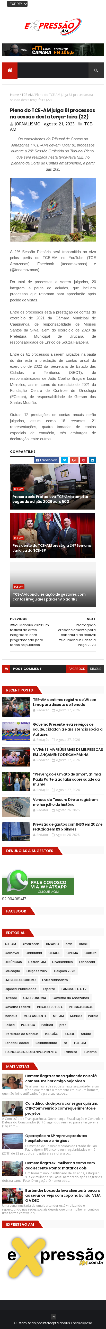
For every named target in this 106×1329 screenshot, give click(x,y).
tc (65, 1043)
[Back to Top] (53, 1316)
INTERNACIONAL (81, 1007)
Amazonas (31, 944)
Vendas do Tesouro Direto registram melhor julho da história (65, 802)
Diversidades (62, 962)
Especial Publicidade (21, 989)
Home (14, 95)
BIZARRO (52, 944)
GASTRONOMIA (34, 998)
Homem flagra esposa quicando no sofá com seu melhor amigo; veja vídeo (60, 1078)
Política (47, 1025)
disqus (95, 669)
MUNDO (76, 1016)
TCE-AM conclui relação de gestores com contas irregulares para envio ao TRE (49, 597)
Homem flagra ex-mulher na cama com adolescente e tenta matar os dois (60, 1165)
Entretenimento (55, 980)
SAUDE (70, 1034)
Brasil (83, 944)
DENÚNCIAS (13, 962)
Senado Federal (17, 1043)
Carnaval (12, 953)
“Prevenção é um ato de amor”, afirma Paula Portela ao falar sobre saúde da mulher (67, 779)
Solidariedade (46, 1043)
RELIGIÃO (51, 1034)
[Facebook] (96, 4)
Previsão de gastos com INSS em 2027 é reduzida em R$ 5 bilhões (67, 827)
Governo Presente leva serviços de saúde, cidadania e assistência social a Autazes (67, 729)
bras (69, 944)
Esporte (49, 989)
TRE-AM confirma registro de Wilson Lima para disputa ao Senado (64, 702)
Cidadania (33, 953)
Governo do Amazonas (70, 998)
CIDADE (54, 953)
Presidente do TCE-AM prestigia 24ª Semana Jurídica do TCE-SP (52, 548)
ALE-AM (10, 944)
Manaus (11, 1016)
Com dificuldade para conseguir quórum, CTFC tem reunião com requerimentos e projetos (61, 1108)
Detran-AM (37, 962)
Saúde (86, 1034)
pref (62, 1025)
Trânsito (70, 1052)
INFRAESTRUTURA (50, 1007)
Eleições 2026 (64, 971)
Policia (93, 1016)
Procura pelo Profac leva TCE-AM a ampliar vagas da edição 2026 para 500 (50, 499)
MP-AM (58, 1016)
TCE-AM (27, 95)
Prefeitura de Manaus (22, 1034)
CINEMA (72, 953)
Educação (12, 971)
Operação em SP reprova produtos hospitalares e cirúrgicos (56, 1138)
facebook (77, 669)
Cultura (90, 953)
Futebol (11, 998)
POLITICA (28, 1025)
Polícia (10, 1025)
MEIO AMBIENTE (35, 1016)
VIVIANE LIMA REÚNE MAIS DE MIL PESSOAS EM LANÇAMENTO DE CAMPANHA (68, 752)
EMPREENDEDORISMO (20, 980)
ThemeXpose (81, 1323)
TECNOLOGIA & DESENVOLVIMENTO (31, 1052)
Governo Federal (18, 1007)
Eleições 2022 (37, 971)
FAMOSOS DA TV (73, 989)
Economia (87, 962)
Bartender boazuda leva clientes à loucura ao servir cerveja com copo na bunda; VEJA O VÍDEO (62, 1195)
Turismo (90, 1052)
